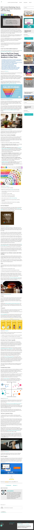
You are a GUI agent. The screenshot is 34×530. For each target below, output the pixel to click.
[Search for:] (28, 7)
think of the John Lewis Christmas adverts (13, 430)
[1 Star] (5, 481)
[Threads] (10, 15)
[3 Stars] (6, 481)
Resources (25, 2)
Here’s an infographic (4, 314)
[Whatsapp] (5, 15)
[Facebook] (1, 15)
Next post (15, 485)
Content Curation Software (13, 2)
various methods (6, 378)
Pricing (20, 2)
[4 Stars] (7, 481)
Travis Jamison (10, 490)
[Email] (6, 15)
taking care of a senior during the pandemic (9, 109)
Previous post (8, 485)
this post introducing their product (15, 277)
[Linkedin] (3, 15)
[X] (8, 15)
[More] (12, 15)
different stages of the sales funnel (10, 83)
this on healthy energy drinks (9, 356)
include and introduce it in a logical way (6, 348)
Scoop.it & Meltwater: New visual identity (23, 524)
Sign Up (30, 2)
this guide (11, 189)
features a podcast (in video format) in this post (12, 303)
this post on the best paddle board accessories (14, 403)
